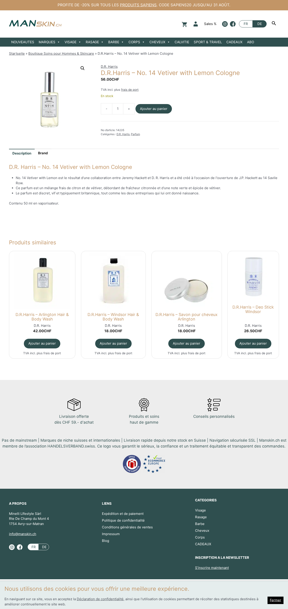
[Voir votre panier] (184, 24)
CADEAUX (234, 42)
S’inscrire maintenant (212, 568)
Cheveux (202, 530)
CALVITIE (182, 42)
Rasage (201, 517)
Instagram (225, 24)
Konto (196, 24)
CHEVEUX (157, 42)
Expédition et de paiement (123, 513)
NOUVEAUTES (22, 42)
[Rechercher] (274, 23)
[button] (83, 68)
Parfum (135, 134)
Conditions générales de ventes (127, 527)
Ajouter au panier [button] (42, 343)
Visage (200, 510)
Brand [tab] (43, 153)
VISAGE (70, 42)
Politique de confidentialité (123, 520)
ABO (250, 42)
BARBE (113, 42)
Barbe (200, 524)
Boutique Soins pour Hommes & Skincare (61, 53)
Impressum (111, 534)
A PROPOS (18, 503)
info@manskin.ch (22, 534)
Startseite (17, 53)
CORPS (134, 42)
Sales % (210, 24)
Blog (105, 541)
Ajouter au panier (153, 109)
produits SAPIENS (138, 5)
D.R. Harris (109, 66)
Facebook (233, 24)
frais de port (130, 89)
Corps (200, 537)
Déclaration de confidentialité (100, 599)
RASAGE (92, 42)
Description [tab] (21, 153)
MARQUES (47, 42)
